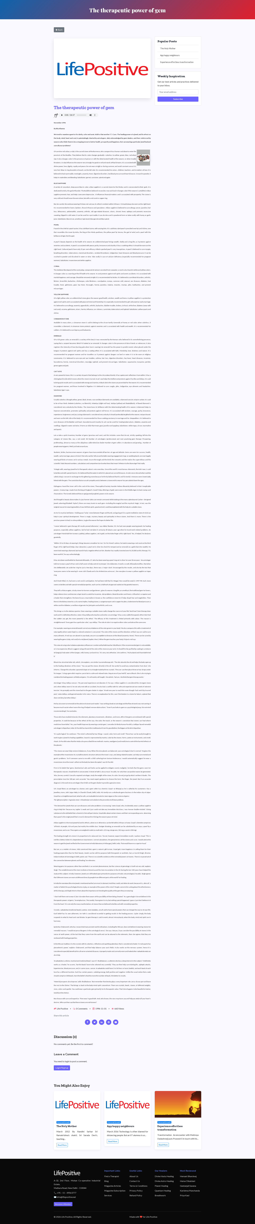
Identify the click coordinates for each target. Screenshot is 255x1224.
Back (60, 29)
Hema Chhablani (187, 1181)
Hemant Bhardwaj (188, 1176)
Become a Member (63, 1204)
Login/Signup (62, 1067)
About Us (133, 1176)
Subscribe (178, 99)
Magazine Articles (112, 1186)
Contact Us (134, 1181)
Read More (62, 1145)
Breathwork (160, 1195)
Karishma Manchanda (190, 1190)
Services (108, 1195)
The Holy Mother (168, 48)
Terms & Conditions (138, 1186)
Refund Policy (135, 1195)
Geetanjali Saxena (188, 1186)
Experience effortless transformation (177, 62)
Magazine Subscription (114, 1190)
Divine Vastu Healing (164, 1176)
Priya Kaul (184, 1195)
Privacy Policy (136, 1190)
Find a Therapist (111, 1176)
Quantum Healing (163, 1190)
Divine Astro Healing (164, 1181)
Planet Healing (161, 1186)
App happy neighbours (170, 55)
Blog (106, 1181)
